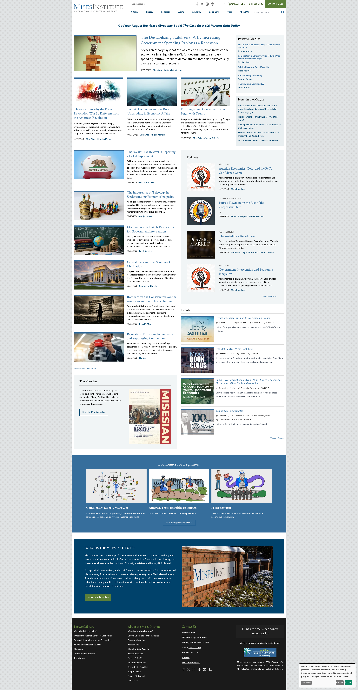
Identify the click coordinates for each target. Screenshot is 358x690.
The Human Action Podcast (230, 199)
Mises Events (134, 645)
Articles (134, 12)
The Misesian (79, 658)
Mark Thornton (238, 189)
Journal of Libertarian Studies (87, 645)
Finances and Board (137, 663)
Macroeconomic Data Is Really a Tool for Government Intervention (151, 229)
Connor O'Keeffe (212, 138)
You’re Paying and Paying (250, 76)
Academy (196, 12)
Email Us (185, 658)
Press (229, 12)
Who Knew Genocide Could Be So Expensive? (258, 140)
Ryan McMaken (104, 139)
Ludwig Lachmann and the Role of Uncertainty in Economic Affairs (149, 111)
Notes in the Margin (251, 100)
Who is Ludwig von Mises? (85, 631)
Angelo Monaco (158, 135)
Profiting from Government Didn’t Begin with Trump (204, 111)
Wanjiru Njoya (145, 216)
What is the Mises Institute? (140, 631)
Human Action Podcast (84, 654)
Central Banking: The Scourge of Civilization (148, 264)
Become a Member (98, 597)
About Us (244, 12)
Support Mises (275, 4)
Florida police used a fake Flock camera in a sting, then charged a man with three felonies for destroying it (258, 109)
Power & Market (249, 39)
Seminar (270, 323)
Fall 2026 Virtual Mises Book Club (234, 349)
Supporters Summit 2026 (229, 411)
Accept (348, 683)
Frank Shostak (145, 251)
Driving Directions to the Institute (143, 636)
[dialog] (327, 675)
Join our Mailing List (191, 663)
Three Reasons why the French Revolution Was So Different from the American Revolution (96, 113)
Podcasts (165, 12)
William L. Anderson (173, 70)
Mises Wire (157, 70)
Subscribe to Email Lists (138, 667)
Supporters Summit (241, 420)
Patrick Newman (256, 217)
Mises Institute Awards (138, 649)
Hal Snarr (143, 358)
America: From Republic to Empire (173, 507)
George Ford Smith (148, 286)
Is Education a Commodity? (251, 84)
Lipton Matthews (147, 182)
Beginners (214, 12)
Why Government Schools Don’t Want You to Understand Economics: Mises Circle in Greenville (248, 382)
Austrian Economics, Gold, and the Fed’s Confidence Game (245, 170)
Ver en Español (138, 4)
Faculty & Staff (135, 658)
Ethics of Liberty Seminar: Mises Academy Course (243, 318)
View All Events (277, 438)
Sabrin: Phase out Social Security (253, 67)
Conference (225, 420)
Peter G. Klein (244, 88)
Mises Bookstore (135, 654)
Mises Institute (245, 71)
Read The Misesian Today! (93, 412)
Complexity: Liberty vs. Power (107, 507)
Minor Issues (224, 164)
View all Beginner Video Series (179, 523)
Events (181, 12)
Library (149, 12)
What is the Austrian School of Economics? (93, 636)
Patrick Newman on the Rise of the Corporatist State (241, 205)
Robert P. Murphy (239, 217)
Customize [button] (306, 683)
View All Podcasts (270, 297)
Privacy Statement (136, 676)
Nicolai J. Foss (244, 62)
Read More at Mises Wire (85, 369)
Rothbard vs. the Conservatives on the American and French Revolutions (151, 299)
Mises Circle (263, 388)
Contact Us (133, 681)
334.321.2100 (195, 648)
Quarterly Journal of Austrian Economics (92, 640)
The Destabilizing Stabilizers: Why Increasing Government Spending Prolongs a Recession (180, 40)
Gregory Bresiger (245, 79)
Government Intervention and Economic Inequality (246, 271)
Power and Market (226, 232)
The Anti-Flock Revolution (237, 236)
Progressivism (221, 507)
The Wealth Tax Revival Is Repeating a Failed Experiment (151, 154)
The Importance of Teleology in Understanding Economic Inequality (150, 194)
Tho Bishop (236, 253)
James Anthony (245, 51)
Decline (339, 683)
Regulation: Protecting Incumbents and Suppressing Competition (150, 336)
